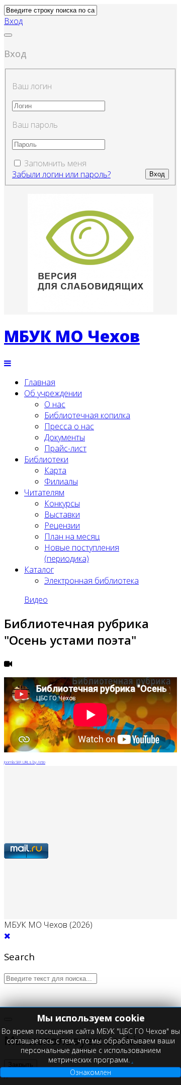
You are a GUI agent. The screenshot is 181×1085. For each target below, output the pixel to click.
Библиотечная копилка (87, 415)
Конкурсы (62, 503)
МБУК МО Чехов (72, 336)
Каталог (39, 569)
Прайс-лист (65, 448)
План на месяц (72, 536)
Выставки (62, 514)
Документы (64, 437)
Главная (39, 382)
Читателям (44, 492)
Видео (36, 599)
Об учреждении (53, 393)
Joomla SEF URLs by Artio (24, 761)
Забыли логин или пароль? (61, 174)
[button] (13, 21)
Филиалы (61, 481)
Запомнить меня (55, 163)
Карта (55, 470)
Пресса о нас (69, 426)
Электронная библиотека (91, 580)
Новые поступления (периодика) (81, 553)
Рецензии (62, 525)
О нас (54, 404)
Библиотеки (46, 459)
